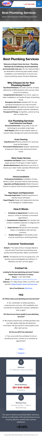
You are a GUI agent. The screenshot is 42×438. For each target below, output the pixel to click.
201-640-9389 (29, 4)
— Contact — (21, 353)
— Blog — (21, 349)
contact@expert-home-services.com (23, 279)
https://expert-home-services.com (24, 284)
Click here (28, 288)
